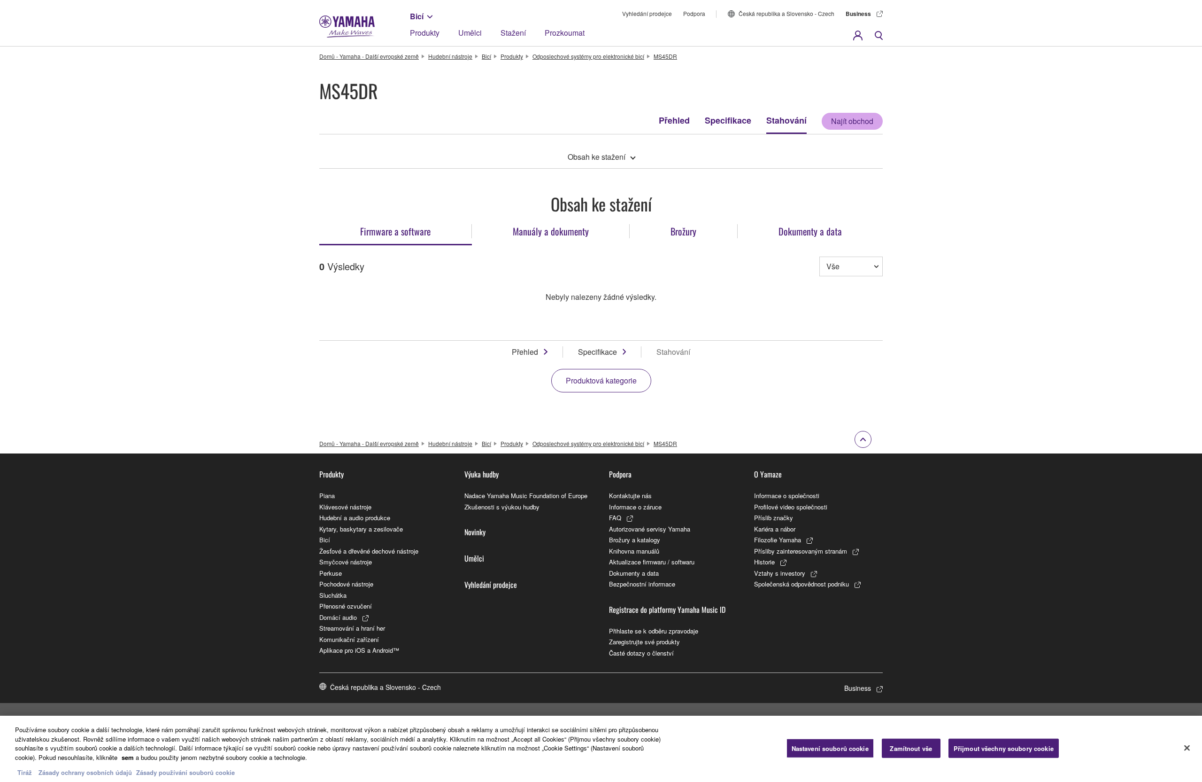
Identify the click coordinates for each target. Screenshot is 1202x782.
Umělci (470, 32)
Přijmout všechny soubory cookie (1004, 747)
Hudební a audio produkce (354, 517)
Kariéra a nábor (774, 528)
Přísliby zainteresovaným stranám (800, 551)
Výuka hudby (481, 474)
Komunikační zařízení (349, 639)
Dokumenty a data (634, 573)
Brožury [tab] (683, 231)
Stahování (786, 120)
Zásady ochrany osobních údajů (85, 772)
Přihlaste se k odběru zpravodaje (653, 630)
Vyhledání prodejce (647, 13)
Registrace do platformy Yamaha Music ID (667, 609)
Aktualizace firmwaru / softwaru (651, 561)
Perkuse (330, 573)
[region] (601, 749)
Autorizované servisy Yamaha (649, 528)
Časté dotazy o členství (641, 653)
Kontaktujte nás (630, 495)
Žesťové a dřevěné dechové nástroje (368, 551)
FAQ (615, 517)
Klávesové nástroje (345, 506)
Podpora (694, 13)
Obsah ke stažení (596, 156)
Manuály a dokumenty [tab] (551, 231)
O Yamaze (768, 474)
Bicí (417, 16)
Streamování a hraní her (352, 628)
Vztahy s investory (779, 573)
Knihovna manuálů (634, 551)
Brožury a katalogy (634, 539)
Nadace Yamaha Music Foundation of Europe (525, 495)
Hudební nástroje (450, 56)
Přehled (674, 120)
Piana (327, 495)
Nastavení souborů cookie (830, 747)
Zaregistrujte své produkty (644, 641)
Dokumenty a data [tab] (810, 231)
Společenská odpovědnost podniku (801, 583)
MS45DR (665, 56)
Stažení (513, 32)
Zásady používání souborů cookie (185, 772)
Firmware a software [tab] (395, 231)
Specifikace (728, 120)
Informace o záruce (635, 506)
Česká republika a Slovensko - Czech (786, 13)
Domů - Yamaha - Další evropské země (369, 56)
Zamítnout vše (911, 747)
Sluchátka (333, 595)
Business (858, 13)
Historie (764, 561)
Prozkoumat (565, 32)
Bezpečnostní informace (642, 583)
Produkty (424, 32)
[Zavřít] (1187, 747)
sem (128, 757)
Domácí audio (338, 617)
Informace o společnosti (786, 495)
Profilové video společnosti (790, 506)
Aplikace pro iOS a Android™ (359, 650)
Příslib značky (773, 517)
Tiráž (24, 772)
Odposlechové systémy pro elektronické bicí (588, 56)
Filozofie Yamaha (777, 539)
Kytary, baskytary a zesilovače (361, 528)
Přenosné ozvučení (345, 606)
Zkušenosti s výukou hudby (501, 506)
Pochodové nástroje (346, 583)
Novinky (474, 532)
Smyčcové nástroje (345, 561)
